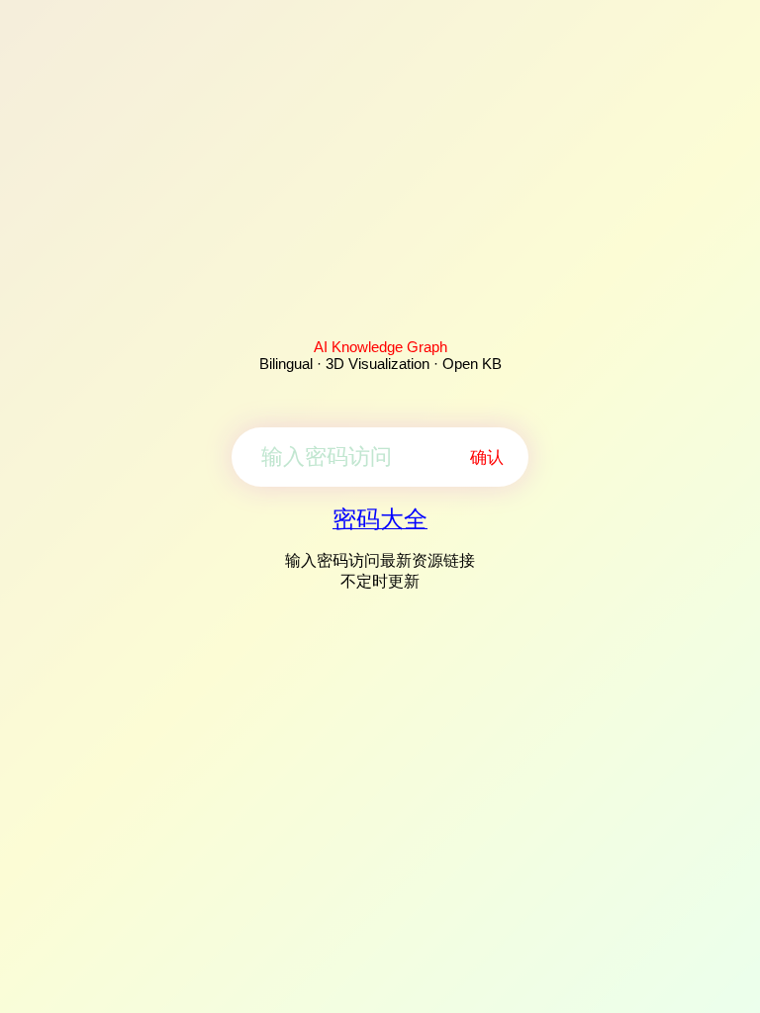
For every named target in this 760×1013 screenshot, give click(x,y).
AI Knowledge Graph (380, 346)
